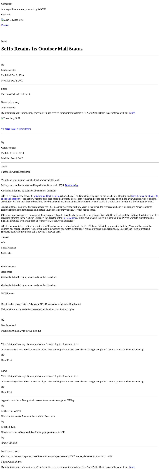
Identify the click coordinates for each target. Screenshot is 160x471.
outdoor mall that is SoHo (47, 196)
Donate (4, 25)
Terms (132, 113)
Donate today (71, 185)
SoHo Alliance (70, 218)
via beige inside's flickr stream (16, 129)
